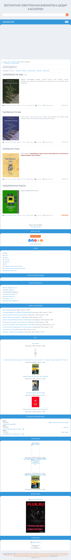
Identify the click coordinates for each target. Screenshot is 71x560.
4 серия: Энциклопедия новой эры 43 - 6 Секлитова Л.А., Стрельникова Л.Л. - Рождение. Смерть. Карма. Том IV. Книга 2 (35, 360)
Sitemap (66, 553)
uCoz (38, 557)
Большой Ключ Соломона (9, 329)
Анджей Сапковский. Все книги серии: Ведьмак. (15, 315)
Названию (18, 70)
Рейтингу (24, 70)
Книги (9, 62)
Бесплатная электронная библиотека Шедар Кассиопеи (35, 7)
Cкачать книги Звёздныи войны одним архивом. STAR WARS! (19, 324)
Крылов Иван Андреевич (10, 300)
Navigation (8, 22)
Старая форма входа (35, 244)
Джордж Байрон (8, 290)
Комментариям (31, 70)
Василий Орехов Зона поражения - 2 (12, 317)
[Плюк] (35, 532)
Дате (13, 70)
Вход (39, 227)
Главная (5, 62)
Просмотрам (46, 70)
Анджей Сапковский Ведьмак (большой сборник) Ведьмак (18, 319)
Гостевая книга (20, 553)
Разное (66, 427)
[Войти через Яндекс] (35, 240)
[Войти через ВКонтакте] (29, 240)
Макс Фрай (65, 432)
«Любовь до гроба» (8, 424)
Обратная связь (29, 553)
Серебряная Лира (11, 148)
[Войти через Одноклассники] (41, 240)
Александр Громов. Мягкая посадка (35, 392)
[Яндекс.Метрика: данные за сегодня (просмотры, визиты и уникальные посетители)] (36, 542)
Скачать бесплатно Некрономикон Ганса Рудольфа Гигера (18, 327)
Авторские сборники (9, 294)
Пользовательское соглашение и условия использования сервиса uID (32, 556)
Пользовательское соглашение (40, 555)
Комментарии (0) (49, 105)
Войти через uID (35, 236)
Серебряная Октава (12, 112)
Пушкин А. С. (7, 298)
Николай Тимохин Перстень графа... (12, 429)
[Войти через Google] (38, 240)
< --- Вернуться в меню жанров (11, 63)
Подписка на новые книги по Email (43, 553)
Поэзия (14, 62)
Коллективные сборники (10, 105)
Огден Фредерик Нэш (9, 287)
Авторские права (8, 555)
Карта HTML (59, 553)
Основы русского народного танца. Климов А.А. (15, 322)
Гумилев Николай (9, 296)
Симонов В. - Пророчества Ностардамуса (13, 332)
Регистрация (33, 227)
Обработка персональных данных (58, 555)
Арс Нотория (6, 310)
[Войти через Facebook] (32, 240)
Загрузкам (39, 70)
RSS (54, 553)
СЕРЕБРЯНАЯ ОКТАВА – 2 (15, 74)
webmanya (31, 105)
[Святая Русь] (35, 499)
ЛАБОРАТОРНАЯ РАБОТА (14, 185)
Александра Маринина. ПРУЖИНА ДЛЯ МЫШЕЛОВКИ (17, 312)
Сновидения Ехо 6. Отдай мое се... (12, 434)
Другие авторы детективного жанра (58, 422)
